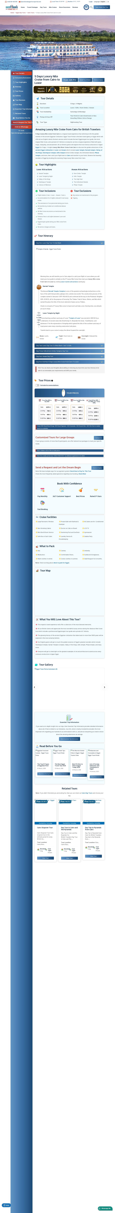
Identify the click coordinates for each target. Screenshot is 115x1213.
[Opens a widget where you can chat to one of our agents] (6, 1205)
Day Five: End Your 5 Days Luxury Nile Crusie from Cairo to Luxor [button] (57, 362)
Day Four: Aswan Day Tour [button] (44, 356)
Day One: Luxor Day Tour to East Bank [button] (48, 243)
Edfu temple (61, 153)
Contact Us (99, 438)
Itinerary (18, 87)
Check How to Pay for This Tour (80, 471)
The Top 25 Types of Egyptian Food (43, 765)
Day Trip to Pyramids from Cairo (93, 828)
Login (91, 1)
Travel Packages (32, 7)
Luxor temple (80, 150)
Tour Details (19, 73)
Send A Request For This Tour (22, 122)
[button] (91, 7)
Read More (45, 774)
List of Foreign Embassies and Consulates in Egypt (94, 766)
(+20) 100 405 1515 (12, 1)
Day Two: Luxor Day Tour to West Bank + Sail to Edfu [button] (53, 345)
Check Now (82, 474)
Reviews (75, 7)
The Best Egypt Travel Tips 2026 (60, 765)
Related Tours (20, 113)
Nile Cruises (53, 7)
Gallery (18, 96)
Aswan (64, 150)
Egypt (38, 147)
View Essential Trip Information (69, 739)
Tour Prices (19, 91)
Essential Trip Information (23, 109)
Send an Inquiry (98, 80)
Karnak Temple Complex (56, 291)
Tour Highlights (21, 82)
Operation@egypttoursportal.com (31, 1)
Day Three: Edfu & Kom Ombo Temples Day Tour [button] (52, 351)
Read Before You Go (23, 118)
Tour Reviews (20, 100)
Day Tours (43, 7)
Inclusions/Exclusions (23, 78)
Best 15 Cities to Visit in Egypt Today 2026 (77, 765)
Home (23, 7)
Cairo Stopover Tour (45, 828)
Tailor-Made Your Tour (101, 7)
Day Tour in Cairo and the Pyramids (69, 828)
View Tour (45, 858)
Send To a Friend (85, 80)
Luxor (57, 150)
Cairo (68, 155)
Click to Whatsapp (21, 127)
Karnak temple (90, 150)
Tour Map (18, 104)
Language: (97, 1)
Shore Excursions (64, 7)
